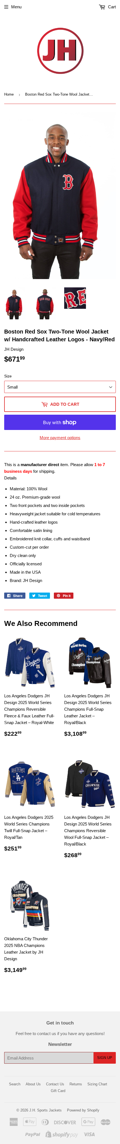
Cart (111, 6)
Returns (75, 1084)
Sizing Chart (97, 1084)
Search (14, 1084)
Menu (16, 6)
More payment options (60, 437)
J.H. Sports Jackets (45, 1110)
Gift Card (58, 1091)
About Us (33, 1084)
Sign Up (104, 1058)
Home (9, 94)
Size (8, 376)
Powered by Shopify (83, 1110)
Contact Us (55, 1084)
